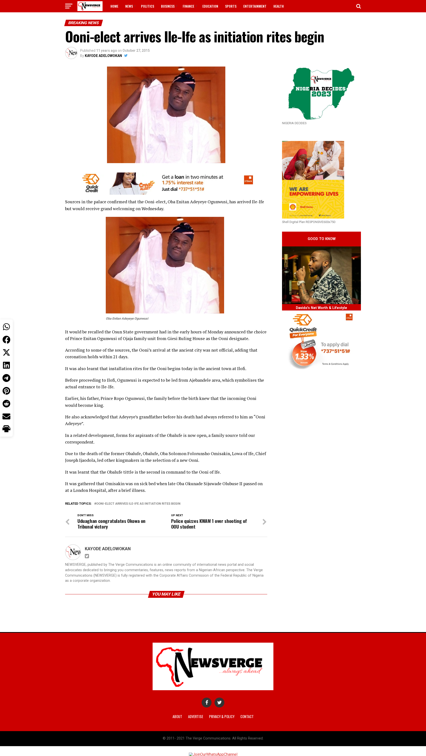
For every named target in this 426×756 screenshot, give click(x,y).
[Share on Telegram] (6, 378)
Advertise (195, 716)
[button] (6, 429)
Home (114, 6)
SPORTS (230, 6)
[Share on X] (6, 352)
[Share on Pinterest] (6, 390)
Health (278, 6)
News (129, 6)
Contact (247, 716)
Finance (188, 6)
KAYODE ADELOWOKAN (103, 56)
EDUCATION (210, 6)
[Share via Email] (6, 416)
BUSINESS (168, 6)
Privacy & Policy (221, 716)
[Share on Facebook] (6, 339)
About (177, 716)
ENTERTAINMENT (254, 6)
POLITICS (147, 6)
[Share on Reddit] (6, 403)
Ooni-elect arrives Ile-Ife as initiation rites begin (138, 503)
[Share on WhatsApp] (6, 326)
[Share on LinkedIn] (6, 365)
